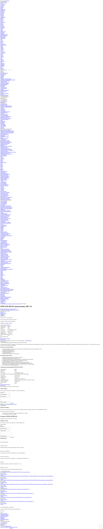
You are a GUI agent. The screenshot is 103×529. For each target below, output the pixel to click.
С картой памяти (3, 182)
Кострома (2, 25)
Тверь (1, 55)
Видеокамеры (2, 172)
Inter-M (1, 161)
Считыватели (2, 236)
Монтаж (1, 77)
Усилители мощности (4, 114)
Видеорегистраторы (4, 185)
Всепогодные (2, 296)
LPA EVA (2, 127)
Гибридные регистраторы (5, 192)
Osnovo (1, 230)
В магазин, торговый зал (4, 215)
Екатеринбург (3, 17)
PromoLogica (8, 526)
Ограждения (2, 260)
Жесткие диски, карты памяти (5, 208)
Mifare (1, 239)
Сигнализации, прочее (4, 280)
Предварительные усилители (5, 118)
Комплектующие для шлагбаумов (6, 269)
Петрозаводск (2, 44)
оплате (10, 323)
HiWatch (1, 227)
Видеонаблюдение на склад (5, 214)
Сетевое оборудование (4, 195)
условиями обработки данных (11, 404)
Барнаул (1, 6)
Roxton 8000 (2, 122)
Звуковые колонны (3, 112)
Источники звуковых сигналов (6, 142)
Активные (2, 108)
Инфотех (2, 229)
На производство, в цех (4, 216)
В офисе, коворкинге (4, 217)
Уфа (1, 62)
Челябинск (2, 65)
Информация (2, 85)
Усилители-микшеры (4, 115)
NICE (1, 276)
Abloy (1, 271)
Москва (1, 3)
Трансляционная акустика (5, 111)
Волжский (2, 13)
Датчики (2, 286)
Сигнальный (2, 302)
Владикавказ (2, 10)
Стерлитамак (2, 52)
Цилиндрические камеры (5, 174)
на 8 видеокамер (3, 202)
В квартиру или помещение (5, 223)
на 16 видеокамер (3, 203)
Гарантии (2, 89)
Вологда (1, 14)
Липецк (1, 30)
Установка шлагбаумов (4, 83)
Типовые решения (3, 147)
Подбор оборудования (4, 93)
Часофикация (2, 279)
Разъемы (2, 212)
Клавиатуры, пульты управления (6, 207)
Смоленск (2, 49)
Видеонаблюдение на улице (5, 218)
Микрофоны (2, 209)
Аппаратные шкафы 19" (4, 293)
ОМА (1, 275)
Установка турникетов (4, 82)
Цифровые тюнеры (3, 144)
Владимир (2, 11)
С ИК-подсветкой (3, 179)
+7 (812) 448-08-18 (3, 101)
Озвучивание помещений (5, 80)
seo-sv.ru (11, 528)
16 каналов (2, 188)
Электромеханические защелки (6, 251)
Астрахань (2, 5)
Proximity (2, 237)
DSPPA (1, 160)
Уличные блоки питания (4, 291)
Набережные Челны (4, 34)
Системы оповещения (4, 119)
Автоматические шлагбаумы (5, 263)
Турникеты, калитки (4, 253)
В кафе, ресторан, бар (4, 219)
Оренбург (2, 41)
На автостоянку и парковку (5, 222)
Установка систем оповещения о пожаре (7, 79)
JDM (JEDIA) (2, 124)
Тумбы (1, 265)
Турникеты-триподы (4, 254)
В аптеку (2, 224)
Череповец (2, 66)
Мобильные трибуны (4, 138)
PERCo (1, 273)
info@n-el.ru (2, 102)
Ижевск (1, 19)
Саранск (1, 47)
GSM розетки (2, 284)
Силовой (2, 301)
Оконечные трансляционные (5, 116)
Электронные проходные (5, 256)
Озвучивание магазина (4, 148)
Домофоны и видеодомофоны (5, 261)
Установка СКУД (3, 81)
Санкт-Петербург (6, 0)
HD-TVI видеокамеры (4, 184)
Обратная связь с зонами (4, 140)
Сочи (1, 50)
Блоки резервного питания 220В (6, 290)
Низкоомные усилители (4, 117)
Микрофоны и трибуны (4, 134)
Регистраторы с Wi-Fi (4, 193)
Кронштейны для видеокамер (5, 205)
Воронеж (2, 15)
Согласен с (9, 404)
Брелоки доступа (3, 246)
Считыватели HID (3, 242)
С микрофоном (3, 181)
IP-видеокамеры (3, 183)
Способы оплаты (3, 87)
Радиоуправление (3, 268)
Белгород (2, 7)
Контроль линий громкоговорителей (7, 130)
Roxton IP (2, 123)
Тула (1, 58)
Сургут (1, 53)
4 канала (2, 186)
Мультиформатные (3, 240)
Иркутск (2, 20)
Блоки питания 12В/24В (4, 288)
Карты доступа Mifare (4, 245)
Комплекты (2, 264)
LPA (1, 163)
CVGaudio (2, 158)
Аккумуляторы (3, 292)
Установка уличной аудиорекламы (6, 150)
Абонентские (2, 110)
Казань (1, 21)
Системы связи (3, 139)
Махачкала (2, 32)
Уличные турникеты (4, 258)
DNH (1, 159)
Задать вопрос (3, 405)
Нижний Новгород (3, 35)
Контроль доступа (3, 231)
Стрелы (1, 266)
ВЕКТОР (2, 169)
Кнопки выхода (3, 252)
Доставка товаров (3, 88)
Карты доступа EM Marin (5, 244)
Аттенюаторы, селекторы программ (7, 132)
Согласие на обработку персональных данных (8, 527)
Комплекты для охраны (4, 282)
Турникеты (2, 517)
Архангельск (2, 4)
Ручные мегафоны (3, 133)
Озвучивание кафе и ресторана (6, 149)
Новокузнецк (2, 37)
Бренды (1, 92)
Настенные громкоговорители (6, 106)
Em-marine (2, 238)
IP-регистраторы (3, 191)
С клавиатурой (3, 241)
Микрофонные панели (4, 136)
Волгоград (2, 12)
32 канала (2, 190)
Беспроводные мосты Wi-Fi (5, 199)
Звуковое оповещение (4, 514)
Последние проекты (4, 73)
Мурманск (2, 33)
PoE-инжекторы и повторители (6, 197)
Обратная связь (3, 91)
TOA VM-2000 (3, 125)
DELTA (9, 326)
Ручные (1, 137)
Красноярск (2, 27)
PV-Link (1, 228)
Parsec (1, 277)
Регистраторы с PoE (4, 194)
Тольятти (2, 56)
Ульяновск (2, 61)
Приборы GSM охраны (4, 283)
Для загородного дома (4, 220)
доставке (7, 323)
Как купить (2, 86)
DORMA (2, 278)
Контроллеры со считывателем (6, 235)
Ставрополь (2, 51)
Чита (1, 67)
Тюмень (1, 59)
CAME (1, 272)
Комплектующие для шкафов (5, 297)
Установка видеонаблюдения (5, 78)
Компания (2, 72)
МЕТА (1, 120)
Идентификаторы (3, 243)
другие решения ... (3, 154)
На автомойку (3, 221)
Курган (1, 28)
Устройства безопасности (5, 267)
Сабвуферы (2, 113)
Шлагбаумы (2, 518)
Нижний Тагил (3, 36)
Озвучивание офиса (4, 151)
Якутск (1, 68)
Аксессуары (2, 204)
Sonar (1, 165)
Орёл (1, 40)
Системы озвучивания (4, 515)
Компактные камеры (4, 175)
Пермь (1, 43)
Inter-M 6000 (2, 121)
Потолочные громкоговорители (6, 105)
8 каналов (2, 187)
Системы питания (3, 287)
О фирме (2, 76)
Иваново (2, 18)
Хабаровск (2, 63)
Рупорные (2, 107)
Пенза (1, 42)
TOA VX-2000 (3, 126)
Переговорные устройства (5, 141)
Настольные (2, 135)
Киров (1, 24)
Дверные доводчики (4, 262)
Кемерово (2, 23)
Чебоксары (2, 64)
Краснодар (2, 26)
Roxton (1, 164)
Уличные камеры (3, 178)
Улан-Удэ (2, 60)
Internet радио (2, 145)
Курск (1, 29)
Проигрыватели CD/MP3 (5, 143)
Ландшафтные (3, 109)
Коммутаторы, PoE (3, 196)
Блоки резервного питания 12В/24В (7, 289)
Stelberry (1, 166)
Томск (1, 57)
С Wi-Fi (1, 180)
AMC (1, 156)
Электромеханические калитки (6, 259)
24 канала (2, 189)
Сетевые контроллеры (4, 234)
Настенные (2, 295)
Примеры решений (3, 84)
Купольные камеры (4, 173)
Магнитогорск (3, 31)
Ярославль (2, 69)
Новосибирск (2, 38)
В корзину (2, 312)
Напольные (2, 294)
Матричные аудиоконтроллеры (6, 146)
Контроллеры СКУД (4, 232)
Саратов (1, 48)
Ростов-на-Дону (3, 45)
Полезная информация (4, 90)
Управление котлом (4, 285)
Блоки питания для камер (5, 210)
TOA (1, 167)
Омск (1, 39)
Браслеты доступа (3, 247)
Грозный (2, 16)
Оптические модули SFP (4, 198)
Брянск (1, 8)
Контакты (2, 94)
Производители (3, 155)
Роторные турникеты (4, 257)
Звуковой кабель (3, 300)
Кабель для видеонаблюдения (5, 211)
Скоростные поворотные (5, 176)
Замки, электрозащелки (4, 249)
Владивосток (2, 9)
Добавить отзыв (3, 438)
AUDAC (2, 157)
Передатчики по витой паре (5, 206)
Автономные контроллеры (5, 233)
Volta (1, 168)
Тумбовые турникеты (4, 255)
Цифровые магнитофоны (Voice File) (7, 131)
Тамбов (1, 54)
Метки (1, 248)
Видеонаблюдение (3, 171)
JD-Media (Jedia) (3, 162)
